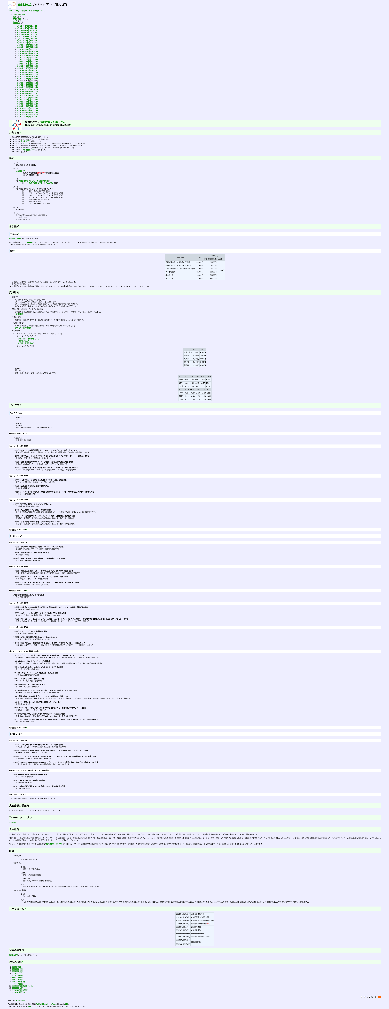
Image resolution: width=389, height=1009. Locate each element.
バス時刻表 (19, 314)
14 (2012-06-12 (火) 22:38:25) (27, 53)
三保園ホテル (21, 171)
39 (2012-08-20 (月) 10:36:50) (27, 106)
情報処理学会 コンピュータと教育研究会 (33, 181)
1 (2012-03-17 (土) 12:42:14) (27, 26)
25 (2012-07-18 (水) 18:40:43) (27, 76)
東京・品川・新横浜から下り (28, 339)
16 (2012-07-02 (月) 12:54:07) (27, 57)
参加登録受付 (25, 141)
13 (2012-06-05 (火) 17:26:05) (27, 51)
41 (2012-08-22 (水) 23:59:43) (27, 110)
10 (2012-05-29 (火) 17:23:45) (27, 45)
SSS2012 (25, 4)
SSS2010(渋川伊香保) (20, 990)
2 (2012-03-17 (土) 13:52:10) (27, 28)
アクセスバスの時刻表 (23, 328)
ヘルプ (43, 11)
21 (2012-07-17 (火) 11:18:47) (27, 68)
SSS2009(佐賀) (17, 988)
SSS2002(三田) (17, 973)
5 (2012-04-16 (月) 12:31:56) (27, 34)
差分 (14, 17)
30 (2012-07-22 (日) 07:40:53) (27, 87)
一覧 (22, 11)
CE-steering (20, 1000)
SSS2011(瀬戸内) (18, 992)
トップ (11, 11)
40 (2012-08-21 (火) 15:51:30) (27, 108)
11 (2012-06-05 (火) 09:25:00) (27, 47)
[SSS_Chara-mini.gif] (17, 124)
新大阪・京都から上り (26, 343)
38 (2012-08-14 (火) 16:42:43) (27, 104)
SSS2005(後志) (17, 980)
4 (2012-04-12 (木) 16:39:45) (27, 32)
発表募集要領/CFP (27, 150)
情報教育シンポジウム (53, 122)
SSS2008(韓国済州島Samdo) (22, 986)
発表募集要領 (13, 955)
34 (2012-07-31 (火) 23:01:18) (27, 95)
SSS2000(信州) (17, 969)
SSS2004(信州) (17, 977)
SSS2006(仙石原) (18, 982)
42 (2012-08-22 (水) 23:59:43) (27, 112)
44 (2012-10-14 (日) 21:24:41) (27, 116)
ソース (15, 21)
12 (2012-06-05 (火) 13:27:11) (27, 49)
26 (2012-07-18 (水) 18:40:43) (27, 79)
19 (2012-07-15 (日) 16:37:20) (27, 64)
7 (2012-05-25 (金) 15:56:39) (27, 39)
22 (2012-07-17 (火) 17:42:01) (27, 70)
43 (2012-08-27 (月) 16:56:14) (27, 114)
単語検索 (28, 11)
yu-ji (29, 1006)
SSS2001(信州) (17, 971)
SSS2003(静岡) (17, 975)
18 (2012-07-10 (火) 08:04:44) (27, 62)
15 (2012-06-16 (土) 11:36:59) (27, 55)
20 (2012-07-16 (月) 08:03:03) (27, 66)
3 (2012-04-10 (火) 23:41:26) (27, 30)
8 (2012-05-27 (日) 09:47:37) (27, 41)
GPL (66, 1004)
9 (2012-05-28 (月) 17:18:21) (27, 43)
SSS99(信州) (16, 967)
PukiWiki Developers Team (46, 1004)
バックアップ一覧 (19, 15)
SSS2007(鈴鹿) (17, 984)
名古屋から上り (24, 341)
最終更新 (36, 11)
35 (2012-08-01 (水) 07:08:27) (27, 98)
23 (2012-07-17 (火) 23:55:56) (27, 72)
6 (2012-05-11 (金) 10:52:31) (27, 36)
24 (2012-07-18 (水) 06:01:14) (27, 74)
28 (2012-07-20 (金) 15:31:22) (27, 83)
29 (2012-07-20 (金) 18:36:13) (27, 85)
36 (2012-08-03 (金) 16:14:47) (27, 100)
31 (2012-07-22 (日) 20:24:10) (27, 89)
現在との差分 (17, 19)
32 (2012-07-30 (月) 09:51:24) (27, 91)
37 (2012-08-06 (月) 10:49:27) (27, 102)
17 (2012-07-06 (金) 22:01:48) (27, 60)
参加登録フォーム (15, 238)
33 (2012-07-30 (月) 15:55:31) (27, 93)
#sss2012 (12, 822)
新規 (18, 11)
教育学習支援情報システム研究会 (41, 183)
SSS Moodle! (28, 242)
